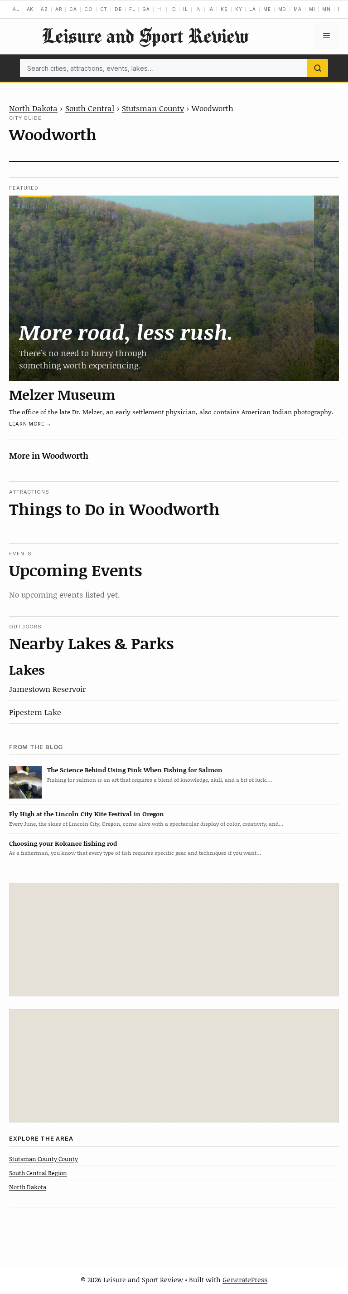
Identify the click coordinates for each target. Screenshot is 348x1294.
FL (132, 9)
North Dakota (33, 108)
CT (104, 9)
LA (252, 9)
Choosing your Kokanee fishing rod (63, 843)
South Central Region (38, 1173)
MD (282, 9)
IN (198, 9)
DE (118, 9)
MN (326, 9)
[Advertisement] (174, 939)
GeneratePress (244, 1279)
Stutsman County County (43, 1159)
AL (16, 9)
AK (30, 9)
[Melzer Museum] (174, 289)
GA (146, 9)
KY (238, 9)
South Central (89, 108)
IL (185, 9)
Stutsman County (153, 108)
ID (173, 9)
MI (312, 9)
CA (73, 9)
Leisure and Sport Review (145, 35)
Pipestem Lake (35, 711)
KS (224, 9)
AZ (44, 9)
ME (267, 9)
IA (211, 9)
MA (298, 9)
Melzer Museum (62, 394)
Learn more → (30, 424)
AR (59, 9)
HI (160, 9)
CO (88, 9)
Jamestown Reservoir (47, 688)
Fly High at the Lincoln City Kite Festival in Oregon (86, 814)
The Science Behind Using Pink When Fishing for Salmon (134, 769)
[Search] (317, 68)
